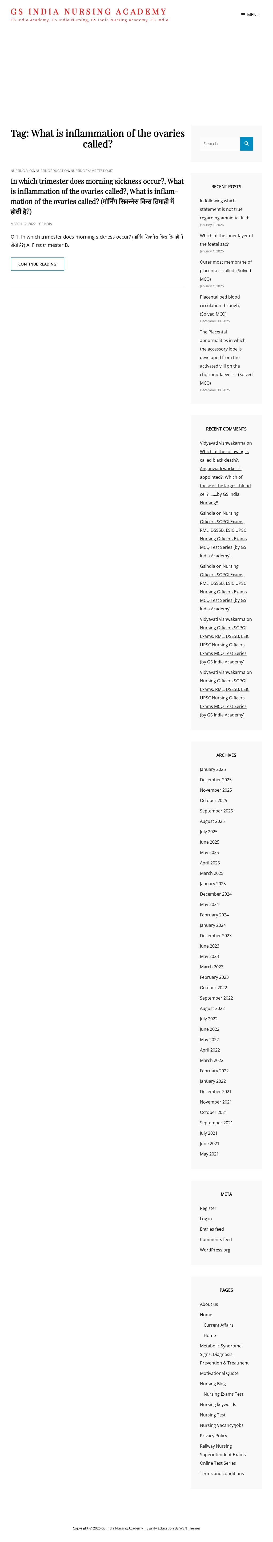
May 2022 (209, 1039)
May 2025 (209, 852)
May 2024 (209, 904)
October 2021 (213, 1112)
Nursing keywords (218, 1404)
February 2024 (214, 915)
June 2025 (209, 842)
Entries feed (212, 1229)
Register (208, 1208)
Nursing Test (213, 1415)
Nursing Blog (22, 170)
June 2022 (209, 1029)
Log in (206, 1219)
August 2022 (212, 1008)
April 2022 (210, 1050)
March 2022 (211, 1060)
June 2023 (209, 946)
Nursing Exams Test (223, 1394)
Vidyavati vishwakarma (223, 443)
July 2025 (209, 832)
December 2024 (216, 894)
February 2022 (214, 1071)
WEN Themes (189, 1528)
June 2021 (209, 1143)
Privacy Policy (213, 1436)
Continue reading (41, 266)
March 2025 (211, 873)
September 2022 (216, 998)
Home (206, 1315)
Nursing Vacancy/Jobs (222, 1425)
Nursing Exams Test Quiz (92, 170)
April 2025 (210, 863)
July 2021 (209, 1133)
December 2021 (216, 1091)
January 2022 (213, 1081)
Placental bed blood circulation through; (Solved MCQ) (220, 305)
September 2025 (216, 811)
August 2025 (212, 821)
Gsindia (45, 224)
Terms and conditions (222, 1473)
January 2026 (213, 769)
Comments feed (216, 1239)
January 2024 (213, 925)
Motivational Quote (219, 1373)
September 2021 (216, 1123)
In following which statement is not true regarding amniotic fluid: (224, 209)
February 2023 (214, 977)
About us (209, 1304)
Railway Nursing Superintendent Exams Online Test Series (223, 1454)
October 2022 (213, 988)
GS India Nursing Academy (89, 11)
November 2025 (216, 790)
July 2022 (209, 1019)
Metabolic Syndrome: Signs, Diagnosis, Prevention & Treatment (224, 1354)
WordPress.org (215, 1250)
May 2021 (209, 1154)
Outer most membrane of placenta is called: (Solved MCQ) (226, 270)
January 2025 (213, 884)
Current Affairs (219, 1325)
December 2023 (216, 936)
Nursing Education (52, 170)
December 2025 (216, 780)
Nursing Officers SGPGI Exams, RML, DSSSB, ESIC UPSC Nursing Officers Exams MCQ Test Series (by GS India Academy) (225, 645)
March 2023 (211, 967)
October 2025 (213, 800)
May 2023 (209, 956)
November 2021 (216, 1102)
